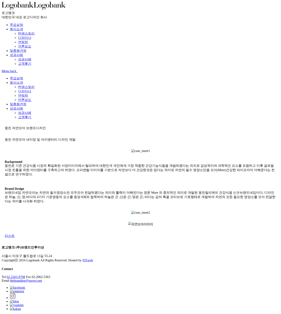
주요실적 (16, 78)
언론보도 (24, 100)
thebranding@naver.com (26, 280)
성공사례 (16, 108)
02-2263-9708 (16, 277)
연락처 (23, 95)
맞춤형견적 (18, 104)
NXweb (87, 260)
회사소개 (16, 82)
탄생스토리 (26, 87)
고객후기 (24, 117)
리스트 (10, 236)
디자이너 (24, 91)
